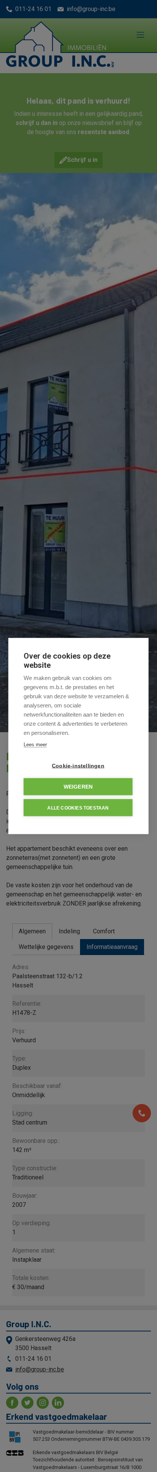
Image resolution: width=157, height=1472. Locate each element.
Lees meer (35, 744)
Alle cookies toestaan (78, 807)
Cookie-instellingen (78, 766)
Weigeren (78, 787)
